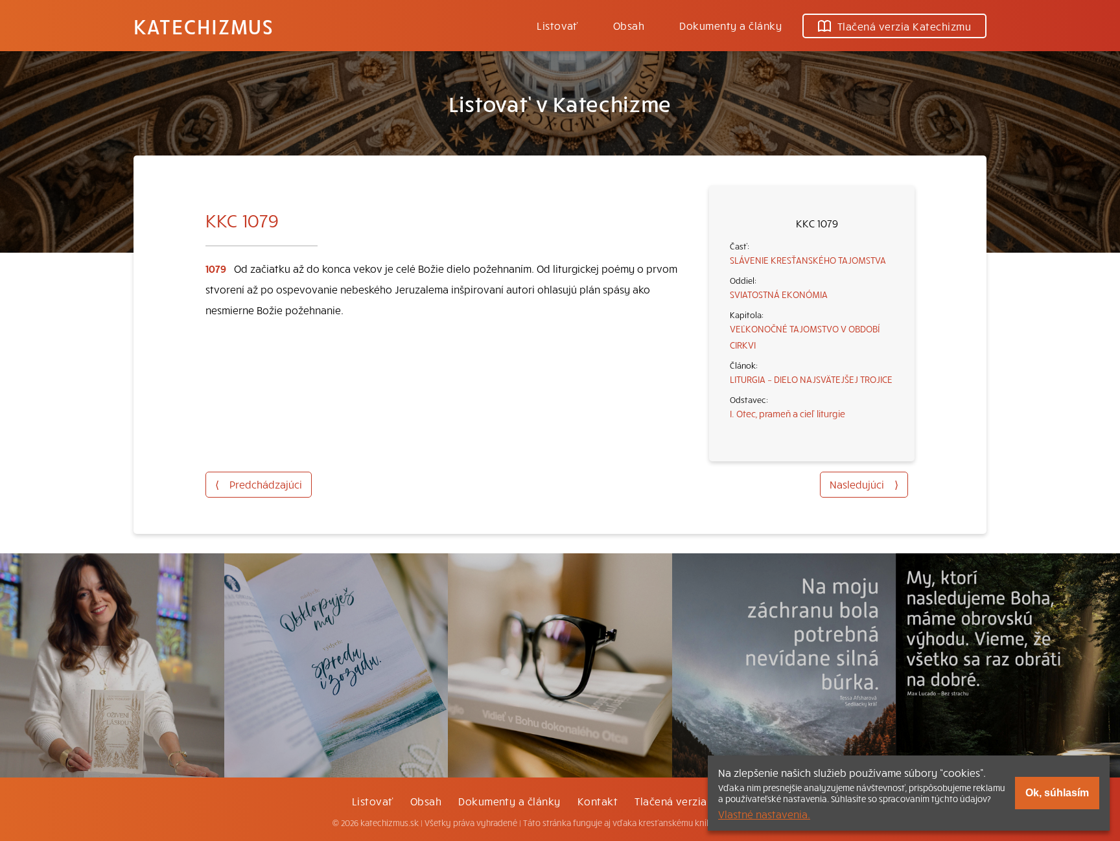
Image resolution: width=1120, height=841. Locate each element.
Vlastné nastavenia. (764, 813)
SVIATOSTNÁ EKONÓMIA (779, 294)
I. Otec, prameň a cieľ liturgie (787, 413)
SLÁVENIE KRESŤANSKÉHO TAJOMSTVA (808, 260)
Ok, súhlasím (1057, 792)
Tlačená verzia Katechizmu (904, 25)
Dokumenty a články (730, 25)
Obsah (628, 25)
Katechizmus (204, 26)
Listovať (557, 25)
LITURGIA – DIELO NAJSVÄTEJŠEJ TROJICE (811, 379)
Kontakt (598, 800)
